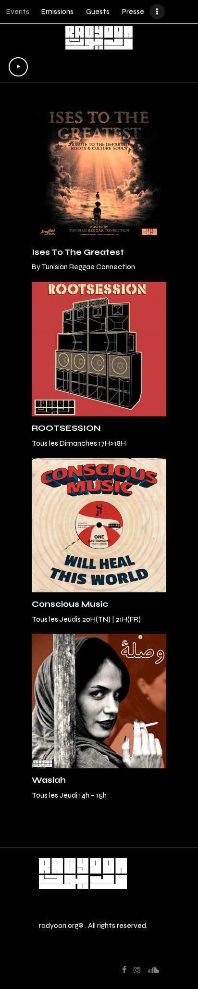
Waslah (49, 780)
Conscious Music (70, 604)
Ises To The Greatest (78, 252)
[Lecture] (18, 66)
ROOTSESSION (66, 428)
